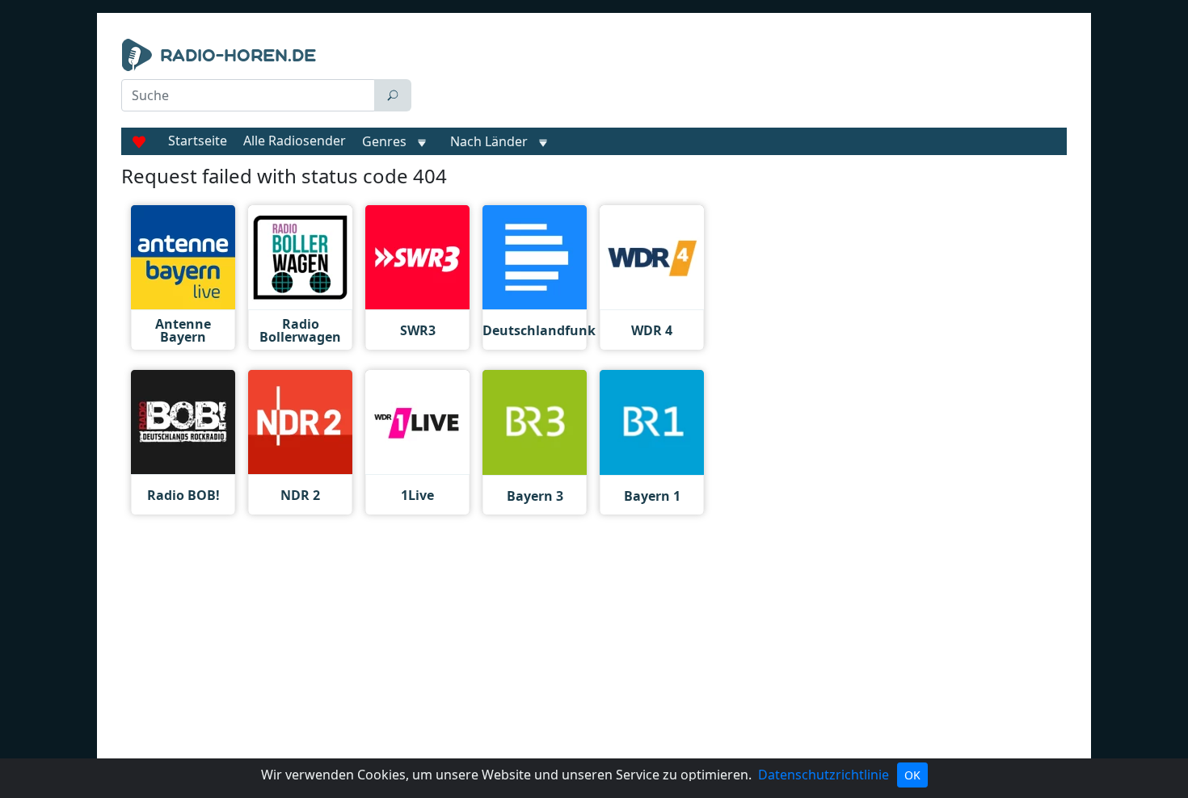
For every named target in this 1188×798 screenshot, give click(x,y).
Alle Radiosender (294, 140)
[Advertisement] (743, 79)
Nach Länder (489, 141)
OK (912, 775)
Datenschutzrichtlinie (823, 774)
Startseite (197, 140)
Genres (384, 141)
